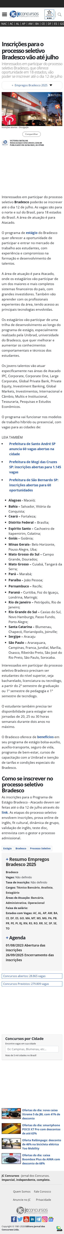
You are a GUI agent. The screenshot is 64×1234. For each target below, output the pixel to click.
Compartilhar (31, 134)
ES (55, 23)
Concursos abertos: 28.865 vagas (24, 976)
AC (11, 23)
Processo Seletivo (40, 848)
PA (50, 918)
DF (49, 23)
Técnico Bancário (28, 887)
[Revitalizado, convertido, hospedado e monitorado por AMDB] (59, 1228)
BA (37, 23)
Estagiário (12, 893)
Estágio (7, 848)
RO (36, 923)
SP (50, 923)
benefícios (45, 737)
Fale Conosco (42, 1191)
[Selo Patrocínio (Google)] (49, 14)
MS (39, 918)
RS (30, 923)
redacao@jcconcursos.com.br (26, 143)
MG (44, 918)
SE (54, 923)
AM (30, 23)
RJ (20, 923)
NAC (4, 23)
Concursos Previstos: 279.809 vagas (26, 984)
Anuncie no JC (22, 1200)
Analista (47, 887)
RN (25, 923)
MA (27, 918)
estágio (32, 232)
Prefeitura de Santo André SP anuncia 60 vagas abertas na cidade (32, 448)
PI (16, 923)
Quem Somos (22, 1191)
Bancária (37, 898)
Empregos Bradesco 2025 (29, 85)
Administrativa (16, 903)
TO (8, 928)
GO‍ (22, 918)
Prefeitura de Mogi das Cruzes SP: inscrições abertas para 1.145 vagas (35, 467)
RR (41, 923)
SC (45, 923)
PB (55, 918)
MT (33, 918)
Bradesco (21, 848)
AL (17, 23)
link (5, 812)
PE (12, 923)
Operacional (36, 903)
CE (43, 23)
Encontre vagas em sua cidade (20, 1043)
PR (7, 923)
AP (23, 23)
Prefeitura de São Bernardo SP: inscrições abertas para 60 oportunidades (33, 485)
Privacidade (43, 1200)
